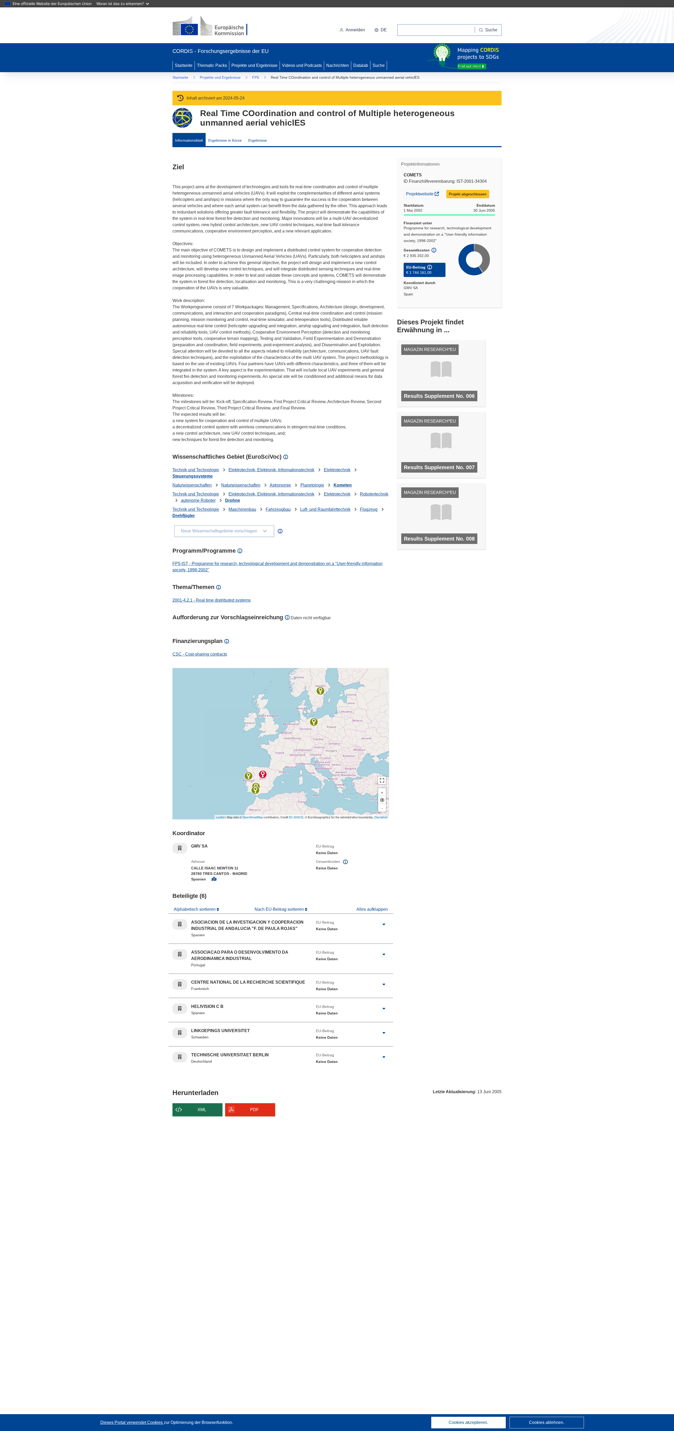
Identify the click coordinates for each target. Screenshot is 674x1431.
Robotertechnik (374, 494)
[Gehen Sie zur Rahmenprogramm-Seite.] (182, 118)
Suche (379, 65)
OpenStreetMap (252, 817)
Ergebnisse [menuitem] (257, 140)
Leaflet (220, 817)
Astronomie (280, 485)
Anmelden (355, 30)
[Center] (382, 800)
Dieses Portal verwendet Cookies (132, 1422)
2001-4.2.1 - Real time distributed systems (211, 600)
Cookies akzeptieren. (468, 1422)
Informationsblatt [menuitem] (189, 140)
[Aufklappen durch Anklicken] (384, 924)
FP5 (255, 77)
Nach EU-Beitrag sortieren (280, 909)
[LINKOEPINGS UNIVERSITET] (320, 691)
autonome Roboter (198, 500)
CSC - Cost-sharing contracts (199, 654)
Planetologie (312, 485)
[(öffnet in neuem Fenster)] (214, 26)
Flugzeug (369, 509)
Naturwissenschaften (192, 485)
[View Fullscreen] (382, 780)
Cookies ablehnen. (546, 1422)
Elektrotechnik (337, 470)
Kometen (343, 485)
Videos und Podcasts (302, 65)
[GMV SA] (263, 774)
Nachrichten (337, 65)
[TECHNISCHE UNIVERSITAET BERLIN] (314, 722)
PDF (254, 1109)
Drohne (232, 500)
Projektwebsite (423, 193)
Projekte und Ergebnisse (254, 65)
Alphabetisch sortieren (195, 909)
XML (201, 1109)
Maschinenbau (242, 509)
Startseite (183, 65)
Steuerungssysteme (192, 476)
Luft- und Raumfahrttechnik (325, 509)
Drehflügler (183, 515)
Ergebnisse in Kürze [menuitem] (225, 140)
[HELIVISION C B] (255, 790)
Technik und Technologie (195, 470)
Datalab (360, 65)
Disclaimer (381, 817)
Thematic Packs (212, 65)
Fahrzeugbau (278, 509)
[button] (380, 30)
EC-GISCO (296, 817)
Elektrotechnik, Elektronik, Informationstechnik (271, 470)
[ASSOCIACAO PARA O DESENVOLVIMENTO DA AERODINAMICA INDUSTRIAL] (248, 776)
